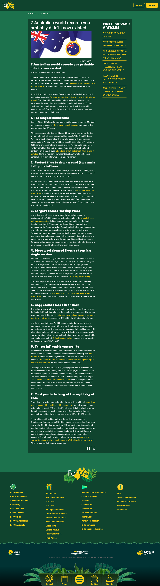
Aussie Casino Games (56, 518)
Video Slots (51, 526)
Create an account (18, 496)
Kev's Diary (15, 504)
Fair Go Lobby (16, 492)
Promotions (51, 493)
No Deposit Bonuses (55, 509)
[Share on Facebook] (88, 448)
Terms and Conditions (127, 497)
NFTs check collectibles (92, 529)
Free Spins (51, 505)
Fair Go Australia (17, 525)
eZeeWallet (87, 509)
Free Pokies (51, 538)
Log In (139, 5)
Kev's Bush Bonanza (55, 497)
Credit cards (87, 504)
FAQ (119, 493)
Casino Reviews (17, 513)
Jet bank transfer (89, 513)
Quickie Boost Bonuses (56, 513)
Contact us (122, 509)
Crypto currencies (89, 496)
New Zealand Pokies (55, 522)
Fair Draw (50, 501)
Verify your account (90, 521)
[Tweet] (93, 448)
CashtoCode (87, 517)
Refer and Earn (17, 509)
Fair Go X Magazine (19, 521)
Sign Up (152, 5)
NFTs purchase (88, 525)
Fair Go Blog (15, 517)
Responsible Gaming (126, 501)
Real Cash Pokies (54, 534)
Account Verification (19, 500)
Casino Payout (52, 530)
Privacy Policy (123, 505)
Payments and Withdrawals (94, 492)
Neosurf (85, 500)
